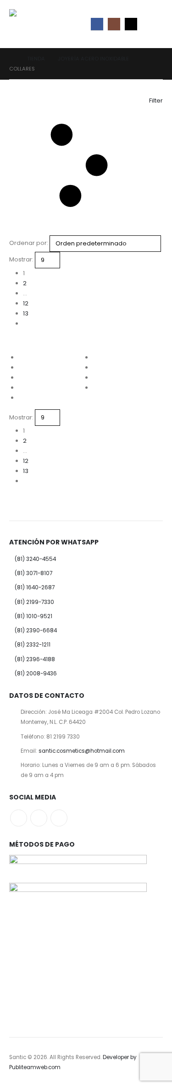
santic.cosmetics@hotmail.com (82, 751)
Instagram (38, 818)
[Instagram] (114, 24)
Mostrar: (21, 259)
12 (25, 303)
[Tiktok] (131, 24)
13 (25, 313)
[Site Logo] (29, 24)
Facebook (18, 818)
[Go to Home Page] (11, 59)
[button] (154, 24)
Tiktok (58, 818)
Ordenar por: (28, 243)
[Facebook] (97, 24)
